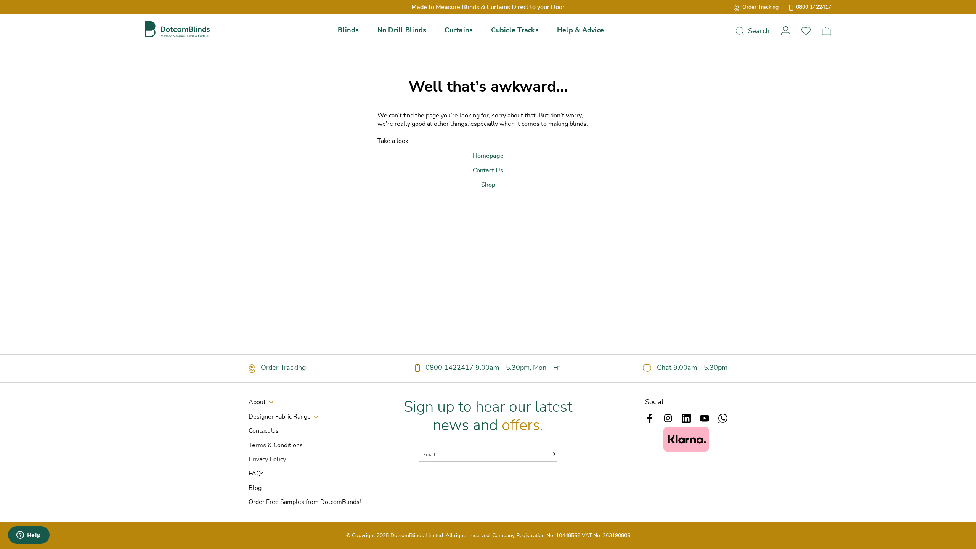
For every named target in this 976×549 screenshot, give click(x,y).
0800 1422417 (813, 7)
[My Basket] (826, 31)
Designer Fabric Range (280, 417)
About (257, 402)
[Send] (549, 454)
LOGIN (785, 30)
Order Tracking (760, 7)
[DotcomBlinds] (177, 29)
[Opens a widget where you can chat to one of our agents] (29, 535)
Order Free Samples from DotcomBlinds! (305, 502)
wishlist (806, 31)
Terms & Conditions (276, 445)
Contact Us (264, 431)
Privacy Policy (267, 459)
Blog (255, 488)
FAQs (256, 473)
